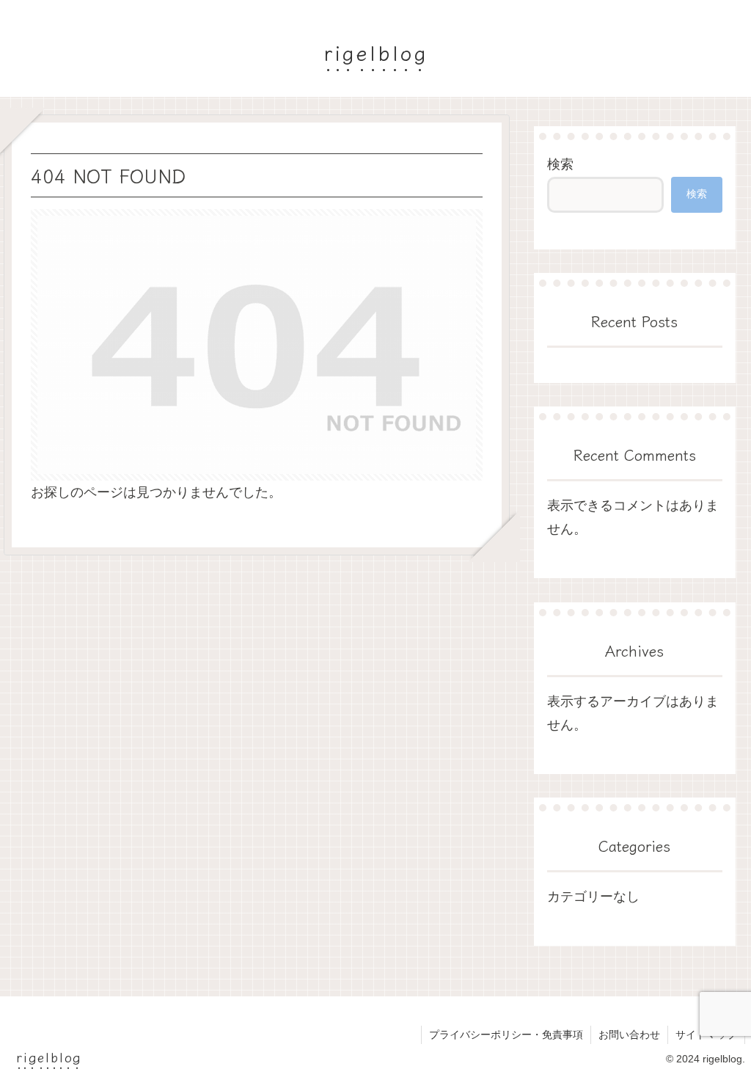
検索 (560, 164)
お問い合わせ (629, 1034)
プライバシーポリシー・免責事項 (506, 1034)
